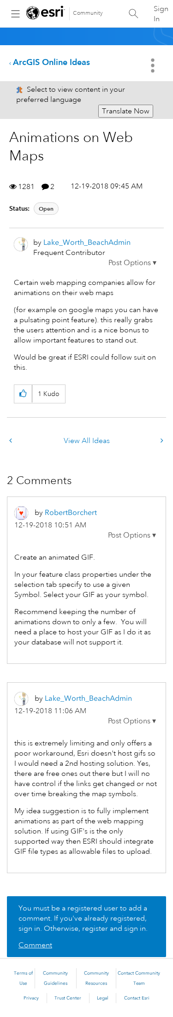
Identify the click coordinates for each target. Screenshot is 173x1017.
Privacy (31, 998)
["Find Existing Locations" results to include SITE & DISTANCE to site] (161, 441)
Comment (35, 945)
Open (46, 208)
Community (88, 13)
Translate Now (125, 111)
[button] (132, 262)
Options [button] (153, 65)
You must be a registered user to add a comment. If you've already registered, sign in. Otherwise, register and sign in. (83, 918)
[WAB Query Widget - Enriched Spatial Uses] (11, 441)
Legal (102, 998)
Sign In (161, 14)
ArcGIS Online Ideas (51, 62)
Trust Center (67, 998)
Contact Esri (136, 998)
